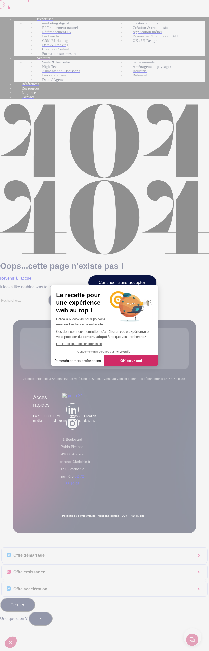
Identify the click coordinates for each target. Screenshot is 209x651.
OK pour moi (131, 361)
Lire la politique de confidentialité (79, 344)
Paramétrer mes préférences (77, 361)
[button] (11, 642)
